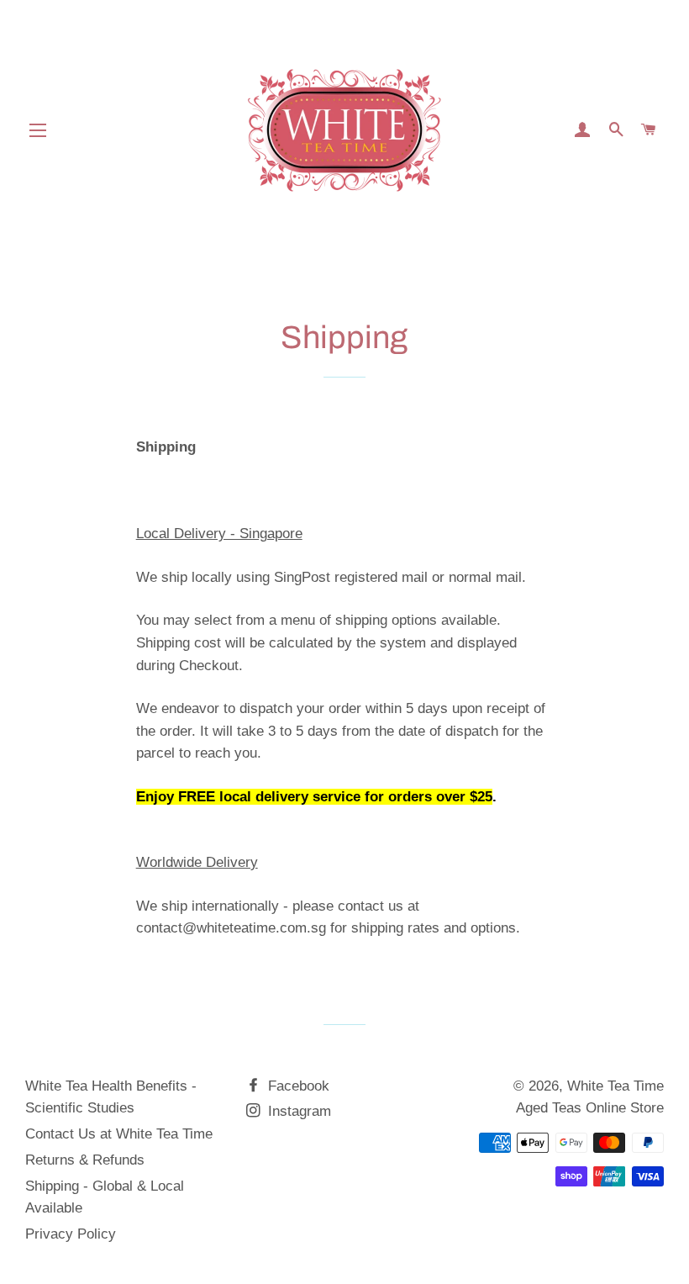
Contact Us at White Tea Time (119, 1134)
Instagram (297, 1111)
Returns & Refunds (85, 1160)
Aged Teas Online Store (590, 1108)
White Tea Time (615, 1086)
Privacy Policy (70, 1234)
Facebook (296, 1086)
